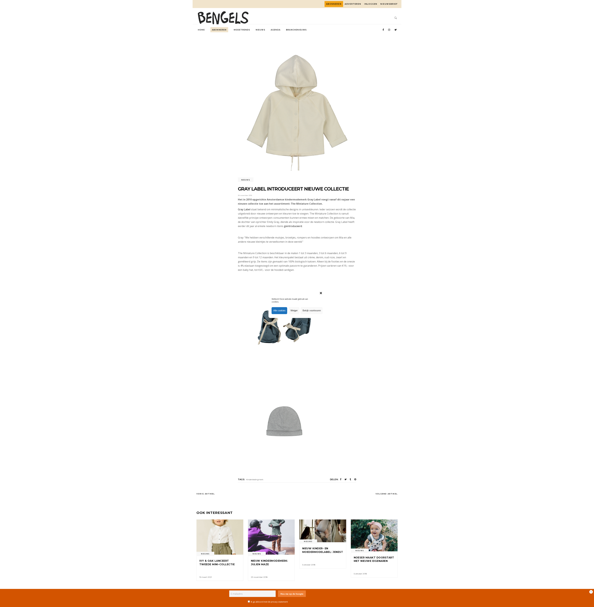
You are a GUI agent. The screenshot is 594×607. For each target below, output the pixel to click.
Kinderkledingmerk (254, 479)
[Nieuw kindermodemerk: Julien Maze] (271, 537)
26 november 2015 (245, 195)
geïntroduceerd (293, 226)
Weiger (294, 310)
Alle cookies (279, 310)
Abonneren (334, 4)
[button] (321, 293)
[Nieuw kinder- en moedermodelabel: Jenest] (322, 530)
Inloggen (370, 4)
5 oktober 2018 (308, 565)
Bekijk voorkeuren (312, 310)
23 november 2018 (259, 577)
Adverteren (353, 4)
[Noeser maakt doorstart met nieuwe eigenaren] (374, 535)
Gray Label (244, 209)
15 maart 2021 (205, 577)
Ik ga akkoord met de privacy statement (269, 601)
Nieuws (245, 180)
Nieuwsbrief (389, 4)
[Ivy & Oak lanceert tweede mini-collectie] (219, 537)
